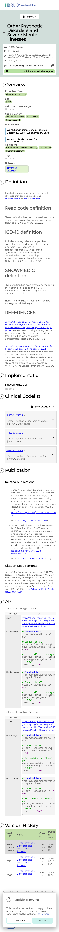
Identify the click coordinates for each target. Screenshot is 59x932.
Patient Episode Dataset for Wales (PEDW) (22, 141)
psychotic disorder (12, 169)
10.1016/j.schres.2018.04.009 (32, 520)
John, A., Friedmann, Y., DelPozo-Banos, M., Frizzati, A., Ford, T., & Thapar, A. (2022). (28, 347)
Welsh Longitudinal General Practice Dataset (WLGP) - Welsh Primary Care (28, 131)
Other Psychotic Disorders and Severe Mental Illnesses (26, 847)
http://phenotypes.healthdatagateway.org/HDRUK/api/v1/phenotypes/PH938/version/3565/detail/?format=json (38, 622)
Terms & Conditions (14, 892)
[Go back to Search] (5, 32)
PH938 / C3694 (15, 432)
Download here (33, 631)
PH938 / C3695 (14, 450)
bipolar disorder (32, 198)
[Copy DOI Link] (53, 65)
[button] (53, 5)
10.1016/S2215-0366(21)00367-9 (34, 558)
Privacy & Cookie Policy (39, 892)
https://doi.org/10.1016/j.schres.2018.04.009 (33, 514)
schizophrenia (13, 198)
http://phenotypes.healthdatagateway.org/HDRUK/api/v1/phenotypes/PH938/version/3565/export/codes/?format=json (38, 725)
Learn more (43, 914)
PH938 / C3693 (14, 415)
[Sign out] (19, 5)
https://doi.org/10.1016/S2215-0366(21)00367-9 (26, 552)
